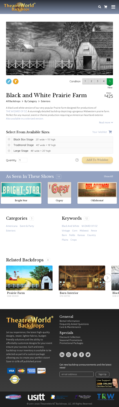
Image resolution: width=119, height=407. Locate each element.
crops (74, 240)
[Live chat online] (107, 383)
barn (64, 235)
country (91, 235)
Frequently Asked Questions (74, 324)
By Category (30, 101)
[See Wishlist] (105, 7)
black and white (70, 226)
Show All (108, 176)
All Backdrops (13, 101)
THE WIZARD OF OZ (16, 111)
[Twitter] (88, 354)
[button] (107, 278)
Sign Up (102, 374)
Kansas (81, 235)
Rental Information (70, 321)
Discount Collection (70, 337)
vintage (66, 230)
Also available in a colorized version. (25, 118)
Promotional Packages (71, 343)
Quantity (11, 160)
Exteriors (45, 101)
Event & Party (27, 226)
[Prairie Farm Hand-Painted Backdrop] (29, 278)
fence (94, 230)
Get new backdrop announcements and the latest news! (85, 366)
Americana (12, 226)
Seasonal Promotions (71, 340)
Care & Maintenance (70, 327)
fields (72, 235)
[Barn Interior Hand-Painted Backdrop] (82, 278)
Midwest (84, 230)
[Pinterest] (75, 354)
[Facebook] (81, 354)
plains (65, 240)
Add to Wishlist (97, 160)
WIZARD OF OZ (89, 226)
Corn (74, 230)
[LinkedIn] (62, 354)
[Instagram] (68, 354)
